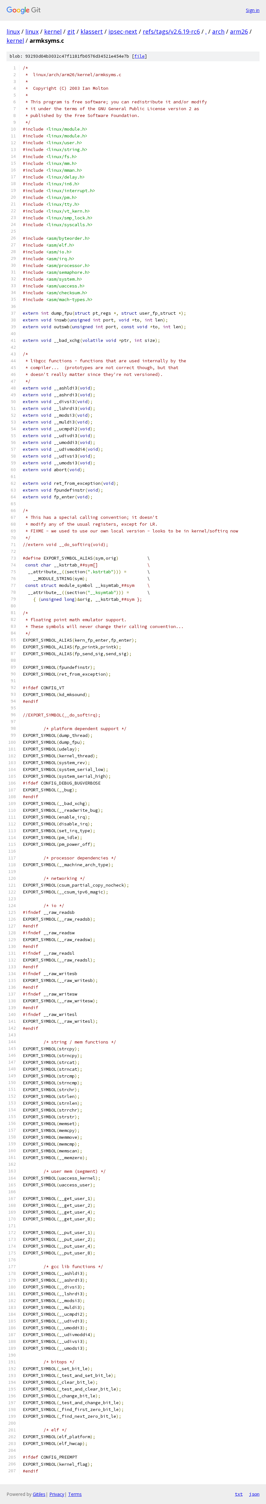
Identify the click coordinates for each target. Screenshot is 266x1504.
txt (239, 1494)
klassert (91, 31)
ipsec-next (122, 31)
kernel (53, 31)
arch (218, 31)
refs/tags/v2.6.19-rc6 (171, 31)
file (139, 56)
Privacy (56, 1494)
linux (13, 31)
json (254, 1494)
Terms (75, 1494)
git (71, 31)
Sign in (253, 10)
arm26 (239, 31)
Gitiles (39, 1494)
